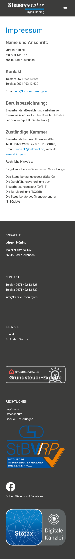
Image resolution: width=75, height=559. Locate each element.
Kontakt (11, 334)
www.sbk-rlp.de (16, 154)
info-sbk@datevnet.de (29, 149)
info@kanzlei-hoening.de (31, 91)
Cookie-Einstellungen (19, 419)
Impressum (13, 409)
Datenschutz (14, 414)
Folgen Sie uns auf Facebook (24, 496)
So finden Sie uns (17, 339)
